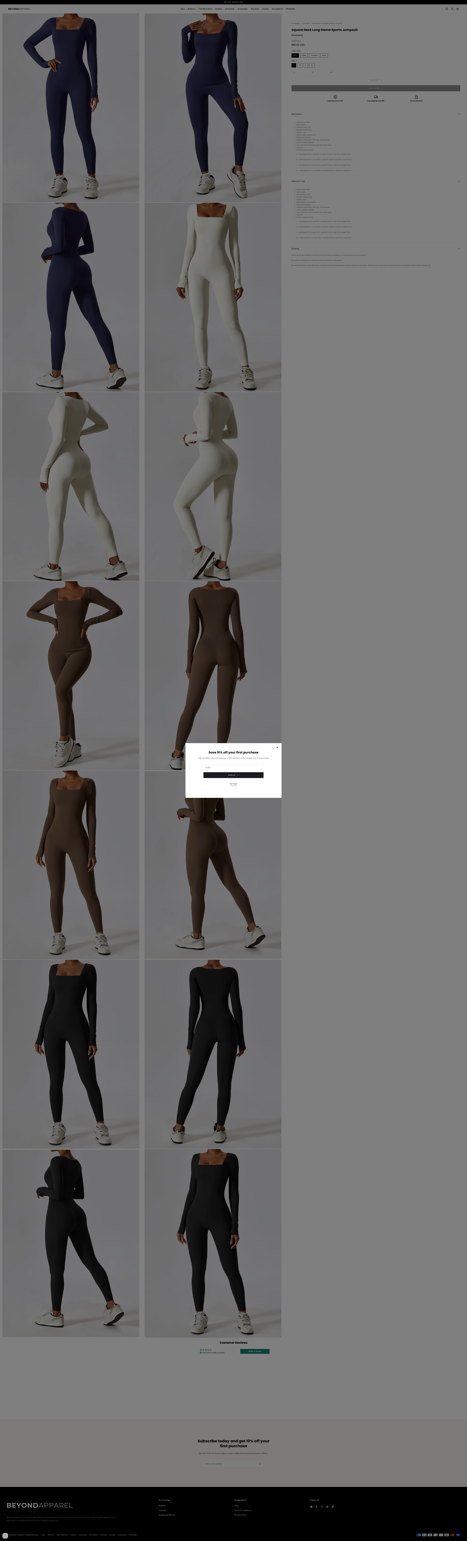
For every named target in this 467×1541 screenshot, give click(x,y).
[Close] (277, 747)
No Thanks (233, 784)
